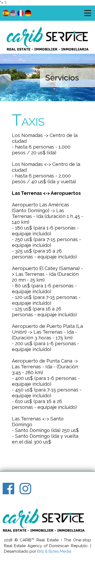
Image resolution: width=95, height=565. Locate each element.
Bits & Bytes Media (54, 551)
